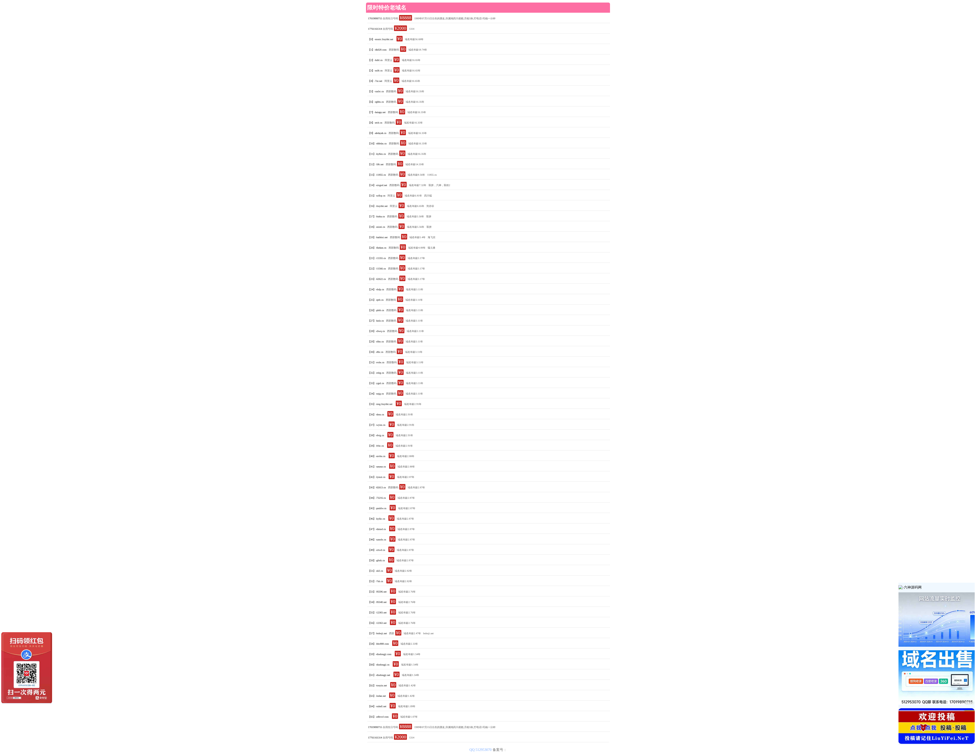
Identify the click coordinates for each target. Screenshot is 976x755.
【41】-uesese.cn (377, 466)
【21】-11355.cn (377, 258)
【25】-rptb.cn (376, 299)
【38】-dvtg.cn (376, 435)
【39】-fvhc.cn (376, 445)
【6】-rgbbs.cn (376, 101)
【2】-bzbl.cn (375, 60)
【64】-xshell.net (377, 706)
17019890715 (375, 18)
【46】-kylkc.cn (376, 518)
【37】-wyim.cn (376, 425)
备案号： (500, 750)
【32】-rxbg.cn (376, 372)
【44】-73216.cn (377, 497)
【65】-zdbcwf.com (378, 716)
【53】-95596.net (377, 591)
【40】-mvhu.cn (376, 456)
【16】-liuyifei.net (378, 206)
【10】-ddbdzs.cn (377, 143)
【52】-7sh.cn (375, 581)
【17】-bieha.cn (376, 216)
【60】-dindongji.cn (378, 664)
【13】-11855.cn (377, 174)
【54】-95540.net (377, 602)
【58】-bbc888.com (378, 643)
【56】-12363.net (377, 623)
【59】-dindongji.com (379, 654)
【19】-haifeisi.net (378, 237)
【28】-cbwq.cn (376, 331)
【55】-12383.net (377, 612)
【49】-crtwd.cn (376, 550)
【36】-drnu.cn (376, 414)
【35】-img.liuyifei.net (380, 404)
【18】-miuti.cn (376, 226)
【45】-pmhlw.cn (377, 508)
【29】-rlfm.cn (376, 341)
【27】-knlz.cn (376, 320)
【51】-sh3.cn (375, 570)
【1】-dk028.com (377, 49)
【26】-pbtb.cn (376, 310)
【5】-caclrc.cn (376, 91)
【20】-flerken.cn (377, 247)
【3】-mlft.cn (375, 70)
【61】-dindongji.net (379, 675)
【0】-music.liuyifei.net (380, 39)
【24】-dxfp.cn (376, 289)
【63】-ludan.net (377, 695)
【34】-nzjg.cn (376, 393)
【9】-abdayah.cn (377, 133)
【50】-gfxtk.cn (376, 560)
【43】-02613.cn (377, 487)
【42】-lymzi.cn (376, 477)
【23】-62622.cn (377, 279)
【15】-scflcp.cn (376, 195)
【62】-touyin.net (377, 685)
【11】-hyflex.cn (377, 154)
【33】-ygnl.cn (376, 383)
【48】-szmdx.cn (377, 539)
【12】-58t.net (376, 164)
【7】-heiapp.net (377, 112)
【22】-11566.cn (377, 268)
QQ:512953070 (481, 750)
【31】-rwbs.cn (376, 362)
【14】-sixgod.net (377, 185)
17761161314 (375, 28)
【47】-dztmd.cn (377, 529)
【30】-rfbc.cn (375, 352)
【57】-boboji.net (377, 633)
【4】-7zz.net (375, 81)
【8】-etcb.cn (375, 122)
